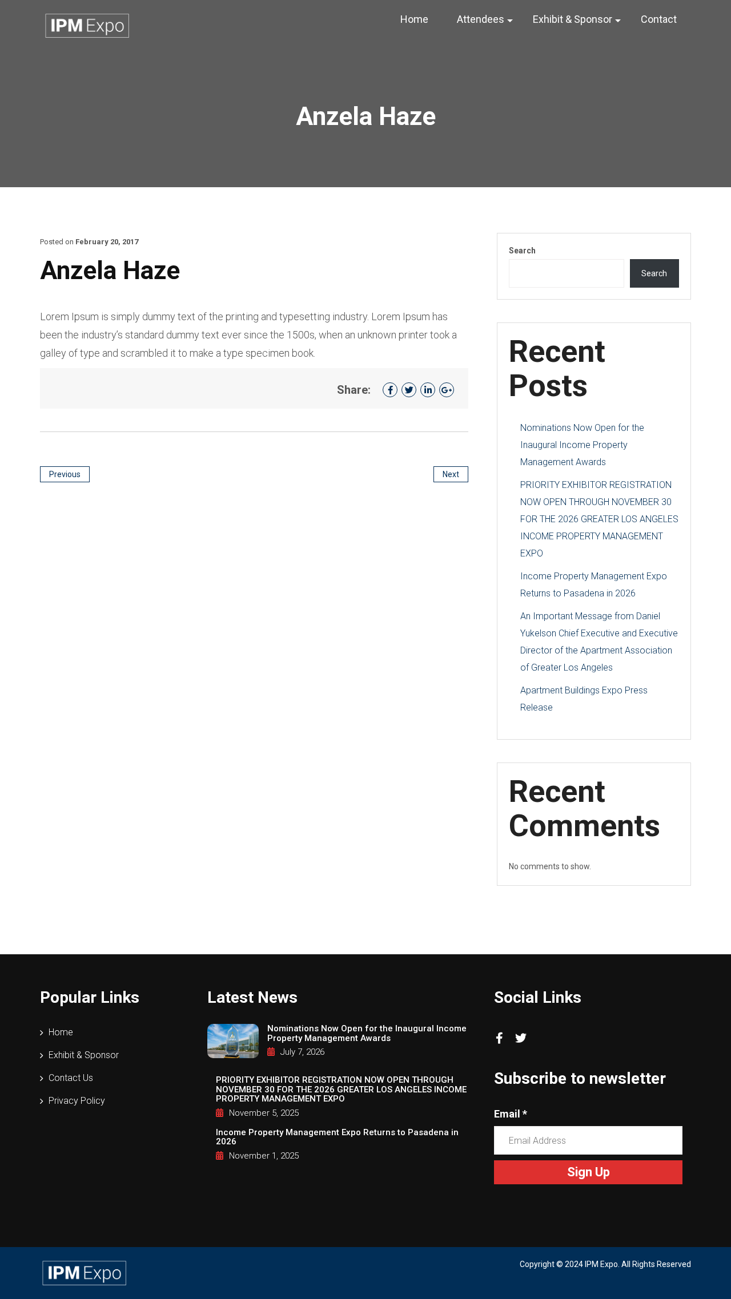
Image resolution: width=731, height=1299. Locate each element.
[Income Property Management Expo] (87, 25)
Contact (659, 19)
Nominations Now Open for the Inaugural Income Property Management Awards (582, 444)
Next (451, 474)
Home (414, 19)
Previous (65, 474)
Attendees (480, 19)
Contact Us (71, 1077)
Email (510, 1114)
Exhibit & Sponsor (572, 19)
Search (522, 250)
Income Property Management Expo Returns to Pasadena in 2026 (337, 1137)
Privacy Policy (77, 1100)
